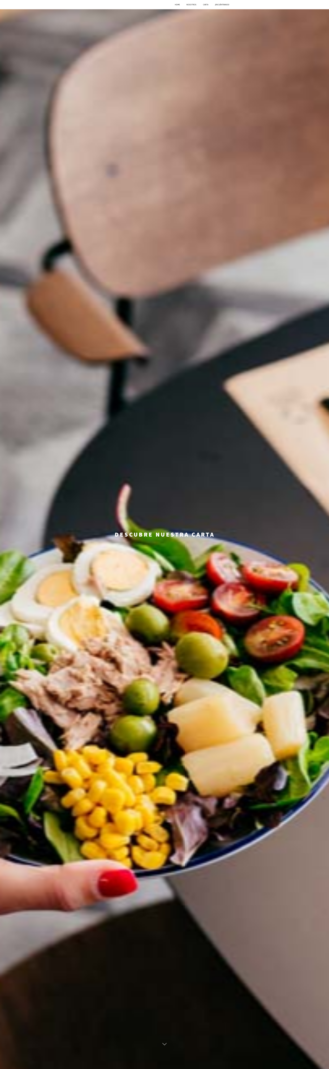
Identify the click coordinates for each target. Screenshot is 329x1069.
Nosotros (191, 4)
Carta (205, 4)
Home (177, 4)
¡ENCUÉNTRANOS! (222, 4)
